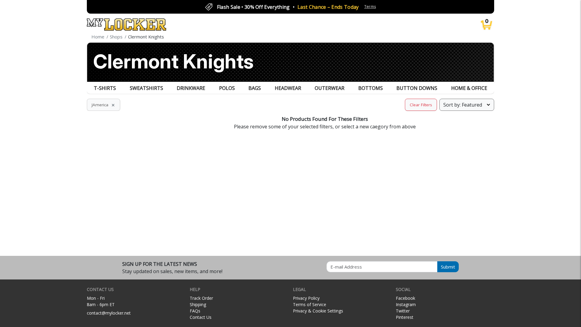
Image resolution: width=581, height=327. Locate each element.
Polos (227, 88)
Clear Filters (421, 104)
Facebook (405, 298)
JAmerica (103, 104)
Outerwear (329, 88)
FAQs (195, 311)
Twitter (403, 311)
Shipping (198, 304)
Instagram (406, 304)
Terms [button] (370, 6)
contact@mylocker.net (109, 313)
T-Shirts (105, 88)
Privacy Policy (306, 298)
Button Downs (416, 88)
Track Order (201, 298)
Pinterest (404, 317)
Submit (448, 267)
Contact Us (201, 317)
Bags (254, 88)
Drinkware (191, 88)
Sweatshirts (146, 88)
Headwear (288, 88)
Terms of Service (309, 304)
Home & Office (469, 88)
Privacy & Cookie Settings (318, 311)
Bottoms (370, 88)
